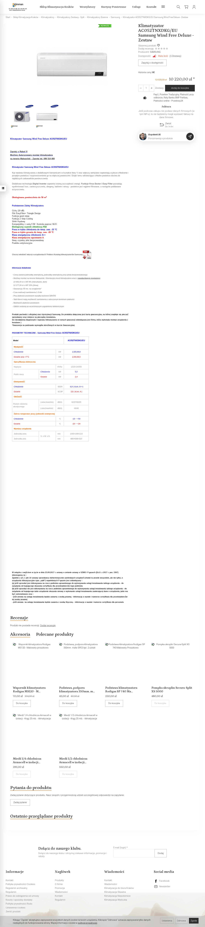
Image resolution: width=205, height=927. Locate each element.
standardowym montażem (89, 278)
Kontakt (151, 6)
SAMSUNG (155, 52)
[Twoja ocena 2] (158, 48)
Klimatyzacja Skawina (115, 892)
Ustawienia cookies (15, 907)
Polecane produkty (55, 634)
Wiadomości (61, 892)
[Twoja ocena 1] (156, 48)
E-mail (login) (119, 847)
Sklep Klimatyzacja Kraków (57, 6)
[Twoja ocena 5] (167, 48)
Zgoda (194, 920)
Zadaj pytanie (20, 802)
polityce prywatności (87, 923)
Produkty (59, 880)
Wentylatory (87, 6)
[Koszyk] (186, 7)
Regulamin (11, 892)
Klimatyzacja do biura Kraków (119, 888)
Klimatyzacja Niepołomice (117, 896)
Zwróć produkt (13, 911)
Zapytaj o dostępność (152, 62)
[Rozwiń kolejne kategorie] (163, 7)
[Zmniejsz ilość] (151, 88)
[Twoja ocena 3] (161, 48)
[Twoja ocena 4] (164, 48)
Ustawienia (167, 920)
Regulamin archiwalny (16, 888)
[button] (72, 63)
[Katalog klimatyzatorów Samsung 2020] (87, 254)
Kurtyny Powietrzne (113, 6)
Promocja (60, 888)
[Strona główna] (18, 7)
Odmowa (181, 920)
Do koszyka (22, 703)
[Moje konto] (194, 7)
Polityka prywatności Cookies (20, 884)
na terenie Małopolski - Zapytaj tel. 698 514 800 (32, 159)
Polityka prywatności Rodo (19, 903)
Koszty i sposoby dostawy (19, 899)
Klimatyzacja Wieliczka (115, 899)
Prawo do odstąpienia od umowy (22, 896)
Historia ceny (145, 72)
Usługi (136, 6)
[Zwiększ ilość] (140, 88)
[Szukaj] (178, 7)
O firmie (59, 884)
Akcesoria (20, 634)
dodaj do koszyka (180, 88)
